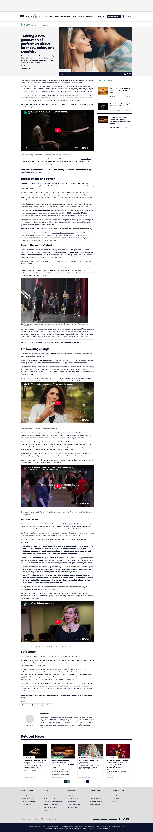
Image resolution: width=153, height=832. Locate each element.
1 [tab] (68, 781)
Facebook (120, 819)
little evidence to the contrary (80, 229)
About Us (115, 796)
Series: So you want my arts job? (53, 801)
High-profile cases (28, 183)
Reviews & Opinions (49, 798)
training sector (80, 183)
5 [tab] (81, 781)
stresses (51, 539)
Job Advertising (71, 796)
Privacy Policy (96, 819)
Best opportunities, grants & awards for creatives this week (120, 90)
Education (81, 16)
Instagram (131, 819)
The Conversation (49, 695)
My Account (93, 796)
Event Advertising (71, 801)
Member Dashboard (95, 804)
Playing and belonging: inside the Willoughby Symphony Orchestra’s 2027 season (120, 120)
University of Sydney (35, 255)
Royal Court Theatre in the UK (81, 252)
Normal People (37, 560)
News (51, 16)
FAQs (114, 801)
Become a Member (113, 16)
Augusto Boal (55, 354)
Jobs (45, 16)
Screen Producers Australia (55, 252)
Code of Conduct (113, 819)
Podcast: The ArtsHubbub (51, 804)
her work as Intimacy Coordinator (43, 558)
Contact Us (116, 798)
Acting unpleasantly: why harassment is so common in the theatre (56, 342)
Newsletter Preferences (96, 801)
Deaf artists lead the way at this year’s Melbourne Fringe (120, 105)
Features (45, 25)
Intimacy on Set (73, 533)
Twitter (124, 819)
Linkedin (127, 819)
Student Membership (26, 804)
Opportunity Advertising (73, 804)
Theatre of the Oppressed (41, 360)
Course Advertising (72, 807)
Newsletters (89, 16)
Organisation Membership (28, 801)
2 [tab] (71, 781)
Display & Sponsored (72, 798)
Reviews (56, 16)
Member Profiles (48, 810)
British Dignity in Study (41, 211)
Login (129, 16)
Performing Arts (36, 25)
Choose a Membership (27, 796)
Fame (82, 80)
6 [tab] (84, 781)
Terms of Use (104, 819)
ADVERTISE (100, 16)
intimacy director (70, 524)
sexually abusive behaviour (63, 233)
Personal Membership (27, 798)
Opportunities (65, 16)
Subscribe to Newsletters (50, 807)
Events (74, 16)
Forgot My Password (95, 798)
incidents (65, 183)
